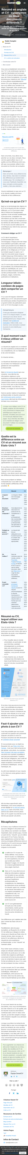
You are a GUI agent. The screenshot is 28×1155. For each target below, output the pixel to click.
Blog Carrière (7, 1121)
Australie (14, 560)
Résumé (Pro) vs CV (9, 1124)
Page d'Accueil (8, 1102)
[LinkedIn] (11, 1076)
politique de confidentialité (11, 1153)
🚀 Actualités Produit (10, 1135)
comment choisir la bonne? (11, 739)
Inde (13, 562)
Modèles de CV (8, 1105)
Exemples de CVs (9, 1126)
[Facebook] (14, 1076)
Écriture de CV (8, 1116)
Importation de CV (9, 1107)
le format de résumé (11, 372)
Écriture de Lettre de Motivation (13, 1119)
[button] (14, 47)
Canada (3, 748)
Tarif (5, 1133)
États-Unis (17, 571)
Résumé (23, 79)
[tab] (14, 46)
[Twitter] (17, 1076)
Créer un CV (7, 1110)
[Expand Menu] (24, 3)
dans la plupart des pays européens (12, 752)
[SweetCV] (14, 2)
